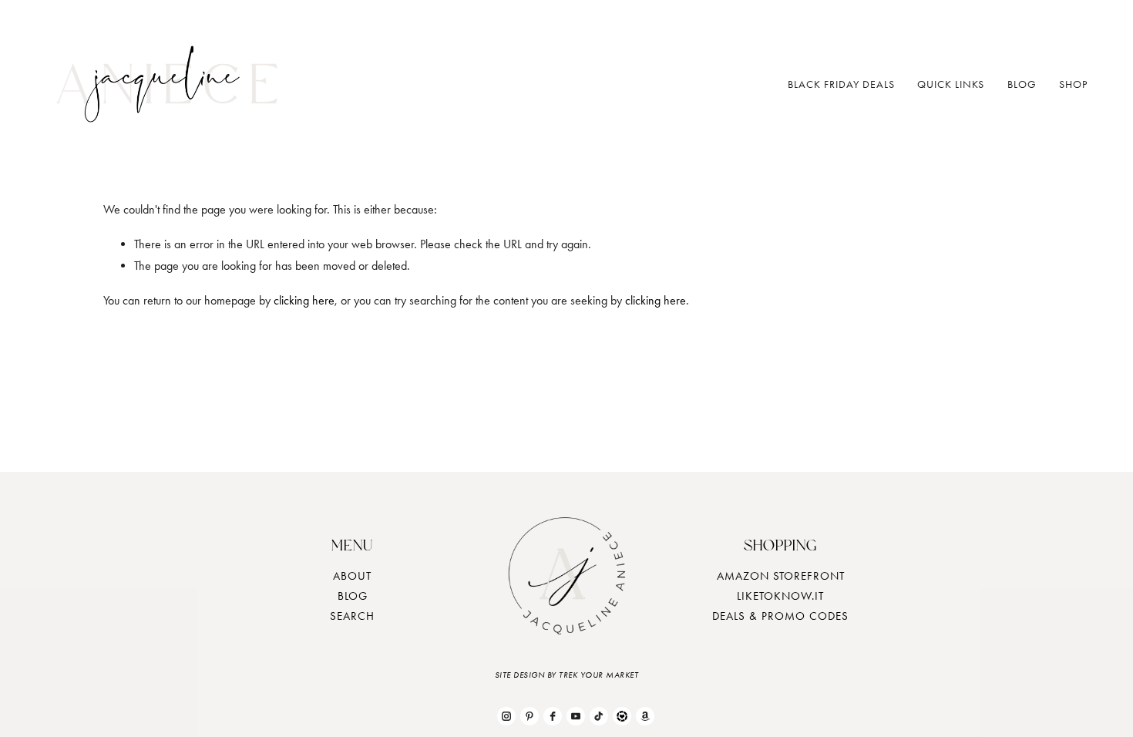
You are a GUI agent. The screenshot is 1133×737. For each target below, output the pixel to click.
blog (353, 596)
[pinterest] (529, 716)
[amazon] (645, 716)
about (352, 576)
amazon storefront (781, 576)
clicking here (304, 300)
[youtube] (575, 716)
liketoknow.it (780, 596)
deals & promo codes (780, 616)
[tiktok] (599, 716)
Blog (1022, 84)
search (352, 616)
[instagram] (506, 716)
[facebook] (552, 716)
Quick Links (950, 84)
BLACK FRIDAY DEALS (841, 84)
